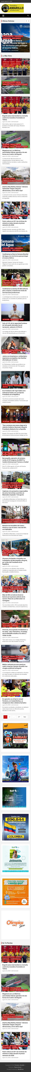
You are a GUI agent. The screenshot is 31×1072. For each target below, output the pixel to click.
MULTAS (5, 182)
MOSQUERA (5, 284)
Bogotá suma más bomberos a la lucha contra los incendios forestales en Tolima (15, 44)
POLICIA (12, 84)
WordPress (21, 1069)
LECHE (20, 282)
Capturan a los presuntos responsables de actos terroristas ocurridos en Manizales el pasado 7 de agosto (15, 493)
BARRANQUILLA (19, 452)
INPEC (9, 552)
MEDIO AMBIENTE (16, 250)
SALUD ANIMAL (6, 625)
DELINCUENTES (6, 485)
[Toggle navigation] (3, 16)
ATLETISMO (23, 587)
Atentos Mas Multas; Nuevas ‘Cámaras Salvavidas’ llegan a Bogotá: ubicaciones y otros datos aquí (15, 188)
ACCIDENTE (5, 215)
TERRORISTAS (17, 487)
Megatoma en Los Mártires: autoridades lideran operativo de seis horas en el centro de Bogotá (14, 88)
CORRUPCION (22, 384)
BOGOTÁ (12, 34)
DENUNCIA (5, 695)
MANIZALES (6, 487)
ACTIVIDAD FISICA (7, 587)
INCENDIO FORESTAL (15, 36)
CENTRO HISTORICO (15, 519)
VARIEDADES (15, 217)
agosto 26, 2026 (6, 50)
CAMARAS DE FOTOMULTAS (9, 180)
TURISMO (14, 454)
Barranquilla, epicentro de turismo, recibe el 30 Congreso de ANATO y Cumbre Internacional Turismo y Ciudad (15, 460)
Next (25, 717)
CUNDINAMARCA (19, 248)
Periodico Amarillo (19, 1065)
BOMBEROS (18, 34)
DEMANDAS (21, 656)
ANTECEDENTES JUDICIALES (17, 483)
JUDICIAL (18, 82)
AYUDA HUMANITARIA (15, 350)
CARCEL (5, 552)
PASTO (25, 215)
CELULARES (18, 693)
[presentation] (26, 21)
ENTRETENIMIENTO (7, 591)
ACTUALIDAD (6, 34)
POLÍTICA (5, 387)
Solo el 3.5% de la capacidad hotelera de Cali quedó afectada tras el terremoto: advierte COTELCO (14, 325)
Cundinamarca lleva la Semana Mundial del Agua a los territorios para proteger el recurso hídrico (15, 256)
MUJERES (5, 660)
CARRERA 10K (6, 589)
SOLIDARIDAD (6, 38)
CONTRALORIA (14, 384)
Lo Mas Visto (7, 56)
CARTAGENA (14, 589)
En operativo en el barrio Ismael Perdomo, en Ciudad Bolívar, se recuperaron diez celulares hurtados (14, 701)
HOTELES (16, 319)
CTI (17, 656)
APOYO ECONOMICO (15, 280)
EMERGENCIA (6, 36)
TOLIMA (13, 38)
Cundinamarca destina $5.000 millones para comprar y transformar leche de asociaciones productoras (15, 290)
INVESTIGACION (12, 658)
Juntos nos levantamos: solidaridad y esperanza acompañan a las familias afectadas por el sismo (14, 358)
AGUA (11, 248)
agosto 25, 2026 (6, 566)
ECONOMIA (15, 282)
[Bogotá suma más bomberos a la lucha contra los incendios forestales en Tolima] (15, 105)
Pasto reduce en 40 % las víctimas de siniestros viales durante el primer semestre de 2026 (14, 223)
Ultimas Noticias (8, 21)
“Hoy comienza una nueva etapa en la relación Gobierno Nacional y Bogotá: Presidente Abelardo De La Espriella (14, 427)
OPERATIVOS (6, 84)
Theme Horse (17, 1067)
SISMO (21, 319)
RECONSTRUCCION (7, 521)
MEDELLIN (12, 623)
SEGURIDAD (5, 554)
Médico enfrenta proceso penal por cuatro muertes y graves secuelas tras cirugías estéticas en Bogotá (14, 666)
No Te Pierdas (7, 943)
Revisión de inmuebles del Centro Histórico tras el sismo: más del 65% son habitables (14, 527)
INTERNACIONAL (7, 250)
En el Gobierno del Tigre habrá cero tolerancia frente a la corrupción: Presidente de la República (14, 392)
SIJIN (11, 487)
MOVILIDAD (20, 180)
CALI (11, 319)
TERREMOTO (14, 352)
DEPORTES (20, 589)
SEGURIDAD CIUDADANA (21, 84)
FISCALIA (13, 485)
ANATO (12, 452)
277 (19, 717)
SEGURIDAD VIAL (7, 217)
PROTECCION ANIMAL (22, 623)
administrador (14, 50)
